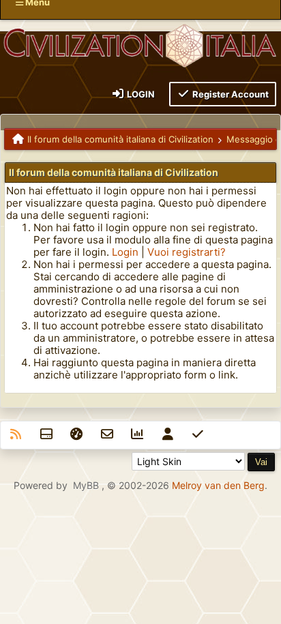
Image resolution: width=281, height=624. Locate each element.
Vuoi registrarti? (186, 252)
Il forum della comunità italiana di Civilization (120, 139)
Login (140, 94)
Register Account (229, 94)
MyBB (86, 485)
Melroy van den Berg (218, 485)
